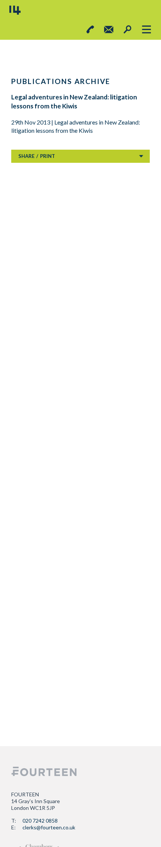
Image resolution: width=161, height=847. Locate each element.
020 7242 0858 (40, 820)
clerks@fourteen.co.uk (48, 827)
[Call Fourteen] (90, 29)
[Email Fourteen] (109, 29)
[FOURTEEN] (15, 10)
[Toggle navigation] (146, 29)
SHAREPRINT (36, 156)
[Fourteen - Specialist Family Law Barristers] (44, 771)
